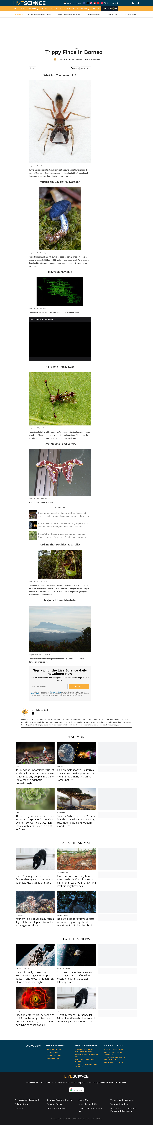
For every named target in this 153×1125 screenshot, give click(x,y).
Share (33, 68)
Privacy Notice (35, 694)
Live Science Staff (67, 59)
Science (54, 8)
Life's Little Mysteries (53, 1049)
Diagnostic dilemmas (53, 1055)
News (98, 59)
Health (44, 8)
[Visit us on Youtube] (94, 3)
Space (75, 8)
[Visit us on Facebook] (84, 3)
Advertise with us (88, 1104)
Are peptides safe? (94, 14)
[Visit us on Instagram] (91, 3)
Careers (19, 1108)
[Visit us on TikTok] (102, 3)
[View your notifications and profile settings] (133, 3)
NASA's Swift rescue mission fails (69, 14)
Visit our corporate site (116, 1083)
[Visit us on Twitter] (87, 3)
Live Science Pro (130, 14)
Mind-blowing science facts (114, 1062)
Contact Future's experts (59, 1100)
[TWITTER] (33, 713)
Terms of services (55, 692)
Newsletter (87, 68)
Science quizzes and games (114, 1049)
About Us (83, 1100)
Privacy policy (22, 1104)
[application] (60, 339)
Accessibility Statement (27, 1100)
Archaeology (34, 8)
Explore (96, 8)
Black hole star (112, 14)
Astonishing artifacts (53, 1058)
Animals (23, 8)
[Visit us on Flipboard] (98, 3)
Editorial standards (57, 1108)
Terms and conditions (121, 1100)
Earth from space (52, 1052)
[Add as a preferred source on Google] (76, 1089)
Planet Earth (65, 8)
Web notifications (119, 1104)
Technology (85, 8)
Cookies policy (54, 1104)
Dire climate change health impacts (39, 14)
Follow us (76, 68)
